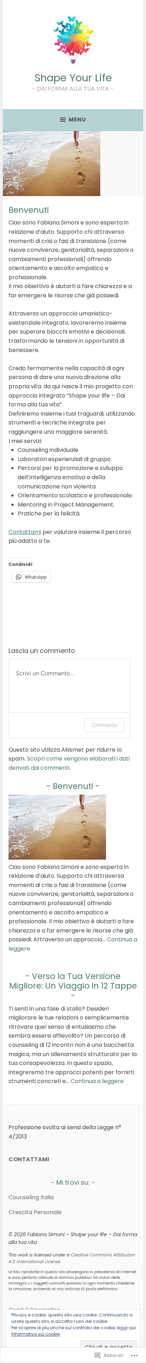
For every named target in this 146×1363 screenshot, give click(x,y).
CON (15, 1159)
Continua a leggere (97, 1081)
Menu (77, 119)
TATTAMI (35, 1159)
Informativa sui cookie (35, 1334)
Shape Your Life (73, 78)
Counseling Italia (31, 1197)
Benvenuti (73, 786)
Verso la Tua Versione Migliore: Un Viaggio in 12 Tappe (73, 981)
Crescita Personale (35, 1212)
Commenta (104, 725)
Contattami (25, 532)
